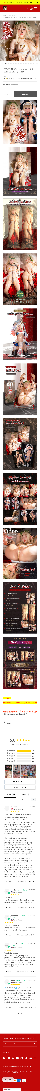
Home (4, 15)
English (8, 1089)
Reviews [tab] (8, 795)
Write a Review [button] (21, 782)
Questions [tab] (22, 795)
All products (12, 15)
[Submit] (33, 1043)
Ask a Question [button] (21, 787)
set (5, 76)
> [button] (25, 1013)
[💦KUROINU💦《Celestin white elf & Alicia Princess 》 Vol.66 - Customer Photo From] (8, 768)
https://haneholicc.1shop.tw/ (15, 714)
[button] (30, 881)
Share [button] (9, 881)
